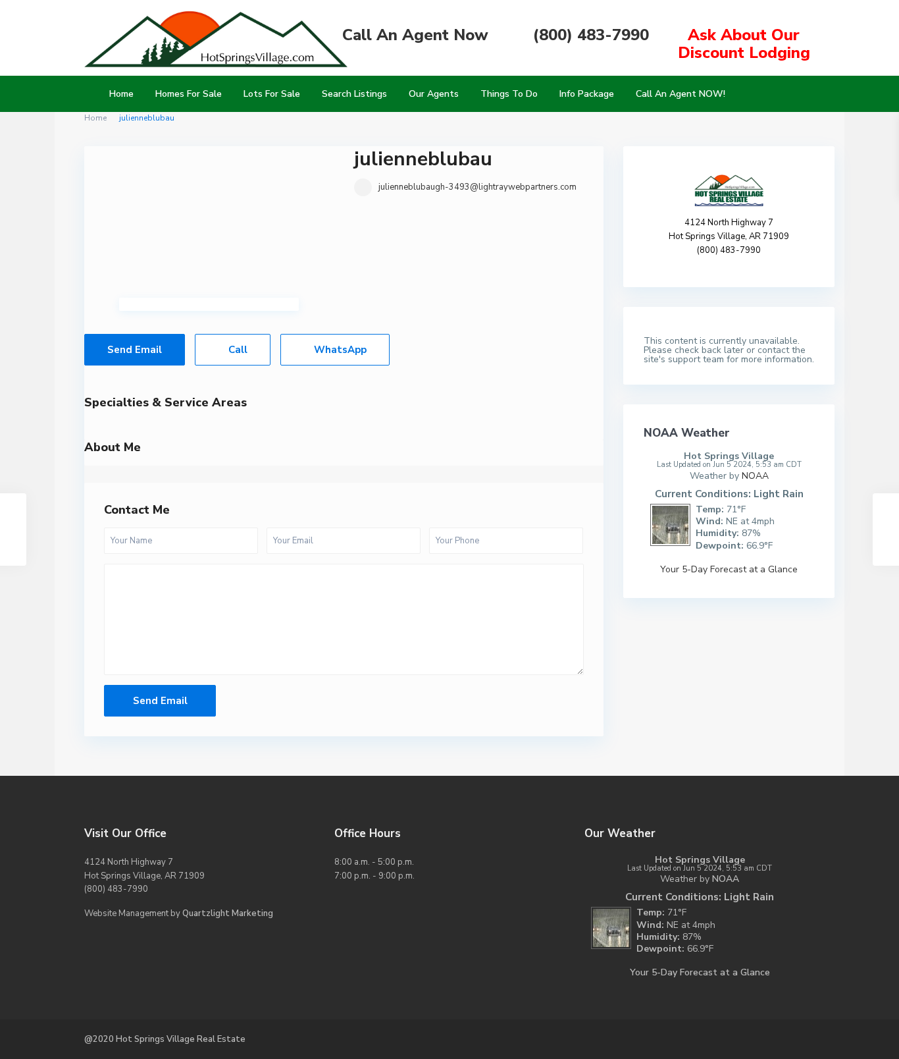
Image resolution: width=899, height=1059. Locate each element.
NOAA (755, 476)
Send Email (134, 349)
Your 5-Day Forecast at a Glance (729, 569)
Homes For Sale (188, 94)
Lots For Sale (272, 94)
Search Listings (354, 94)
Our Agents (434, 94)
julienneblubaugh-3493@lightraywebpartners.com (477, 187)
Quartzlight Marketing (227, 913)
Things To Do (509, 94)
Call (236, 349)
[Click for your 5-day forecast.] (667, 524)
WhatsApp (339, 349)
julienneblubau (423, 159)
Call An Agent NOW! (680, 94)
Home (121, 94)
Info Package (586, 94)
